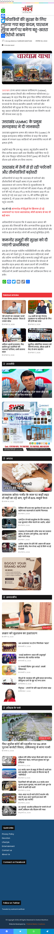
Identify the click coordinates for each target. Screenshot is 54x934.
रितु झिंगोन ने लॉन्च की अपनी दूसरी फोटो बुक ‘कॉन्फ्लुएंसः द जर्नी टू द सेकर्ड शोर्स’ (25, 393)
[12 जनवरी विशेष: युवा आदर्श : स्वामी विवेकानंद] (9, 670)
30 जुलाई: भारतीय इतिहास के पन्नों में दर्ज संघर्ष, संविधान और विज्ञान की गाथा (34, 808)
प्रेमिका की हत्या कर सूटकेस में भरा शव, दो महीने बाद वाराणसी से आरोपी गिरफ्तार (34, 509)
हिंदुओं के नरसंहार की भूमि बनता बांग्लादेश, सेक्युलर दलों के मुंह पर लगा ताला (35, 679)
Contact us (7, 850)
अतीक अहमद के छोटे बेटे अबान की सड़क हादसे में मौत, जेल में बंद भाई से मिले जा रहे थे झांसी (34, 546)
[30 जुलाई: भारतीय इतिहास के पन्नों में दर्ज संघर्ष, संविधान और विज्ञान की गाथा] (9, 811)
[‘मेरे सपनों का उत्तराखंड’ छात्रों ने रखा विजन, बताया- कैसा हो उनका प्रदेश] (14, 307)
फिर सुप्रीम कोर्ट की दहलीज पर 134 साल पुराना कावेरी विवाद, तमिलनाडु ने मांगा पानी (26, 745)
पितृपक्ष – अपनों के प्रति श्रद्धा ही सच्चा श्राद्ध (34, 688)
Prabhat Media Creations (35, 924)
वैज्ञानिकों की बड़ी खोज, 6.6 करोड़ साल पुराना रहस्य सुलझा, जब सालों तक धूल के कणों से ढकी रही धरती (34, 785)
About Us (6, 854)
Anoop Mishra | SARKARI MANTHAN (18, 41)
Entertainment (8, 846)
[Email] (3, 25)
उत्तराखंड (6, 90)
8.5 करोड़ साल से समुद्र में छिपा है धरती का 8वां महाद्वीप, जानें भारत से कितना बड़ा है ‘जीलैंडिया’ (34, 772)
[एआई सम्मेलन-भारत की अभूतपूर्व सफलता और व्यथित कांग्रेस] (9, 659)
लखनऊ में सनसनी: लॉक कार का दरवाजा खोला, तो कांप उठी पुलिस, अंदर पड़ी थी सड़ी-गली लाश (34, 534)
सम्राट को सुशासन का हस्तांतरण (19, 633)
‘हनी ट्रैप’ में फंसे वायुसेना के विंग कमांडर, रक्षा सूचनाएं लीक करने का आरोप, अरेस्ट (34, 521)
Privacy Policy (8, 834)
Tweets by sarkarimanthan (13, 909)
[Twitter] (3, 20)
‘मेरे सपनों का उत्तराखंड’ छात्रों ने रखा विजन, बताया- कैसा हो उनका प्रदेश (13, 318)
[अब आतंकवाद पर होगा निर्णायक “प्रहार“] (9, 647)
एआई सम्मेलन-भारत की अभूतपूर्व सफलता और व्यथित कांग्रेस (31, 656)
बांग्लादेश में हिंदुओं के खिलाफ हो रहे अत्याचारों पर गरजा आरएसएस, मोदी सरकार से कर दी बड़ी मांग (26, 212)
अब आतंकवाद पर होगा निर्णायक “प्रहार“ (33, 643)
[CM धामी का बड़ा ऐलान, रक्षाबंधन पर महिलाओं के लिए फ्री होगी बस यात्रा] (40, 307)
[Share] (3, 35)
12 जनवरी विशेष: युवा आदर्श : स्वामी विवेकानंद (31, 668)
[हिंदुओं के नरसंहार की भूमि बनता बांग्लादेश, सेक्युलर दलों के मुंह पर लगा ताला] (9, 681)
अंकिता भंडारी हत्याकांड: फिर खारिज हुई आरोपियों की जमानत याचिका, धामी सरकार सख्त (13, 348)
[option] (27, 383)
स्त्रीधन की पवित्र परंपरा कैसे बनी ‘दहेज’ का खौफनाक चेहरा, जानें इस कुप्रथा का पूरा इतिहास (34, 760)
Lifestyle (5, 842)
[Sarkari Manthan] (27, 9)
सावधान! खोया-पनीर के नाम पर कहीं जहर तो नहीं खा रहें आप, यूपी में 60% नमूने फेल (25, 496)
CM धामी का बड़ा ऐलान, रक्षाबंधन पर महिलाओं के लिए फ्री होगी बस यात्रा (40, 318)
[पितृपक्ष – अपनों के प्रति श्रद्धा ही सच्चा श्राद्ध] (9, 694)
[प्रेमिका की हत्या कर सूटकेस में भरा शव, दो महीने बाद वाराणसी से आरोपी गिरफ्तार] (9, 512)
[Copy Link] (3, 30)
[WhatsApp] (3, 10)
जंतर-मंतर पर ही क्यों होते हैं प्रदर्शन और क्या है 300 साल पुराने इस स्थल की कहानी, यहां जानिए (33, 797)
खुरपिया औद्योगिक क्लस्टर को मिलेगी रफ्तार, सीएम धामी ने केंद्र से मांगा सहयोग (40, 347)
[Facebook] (3, 15)
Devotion (6, 838)
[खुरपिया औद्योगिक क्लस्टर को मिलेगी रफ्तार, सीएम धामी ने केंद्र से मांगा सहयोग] (40, 335)
